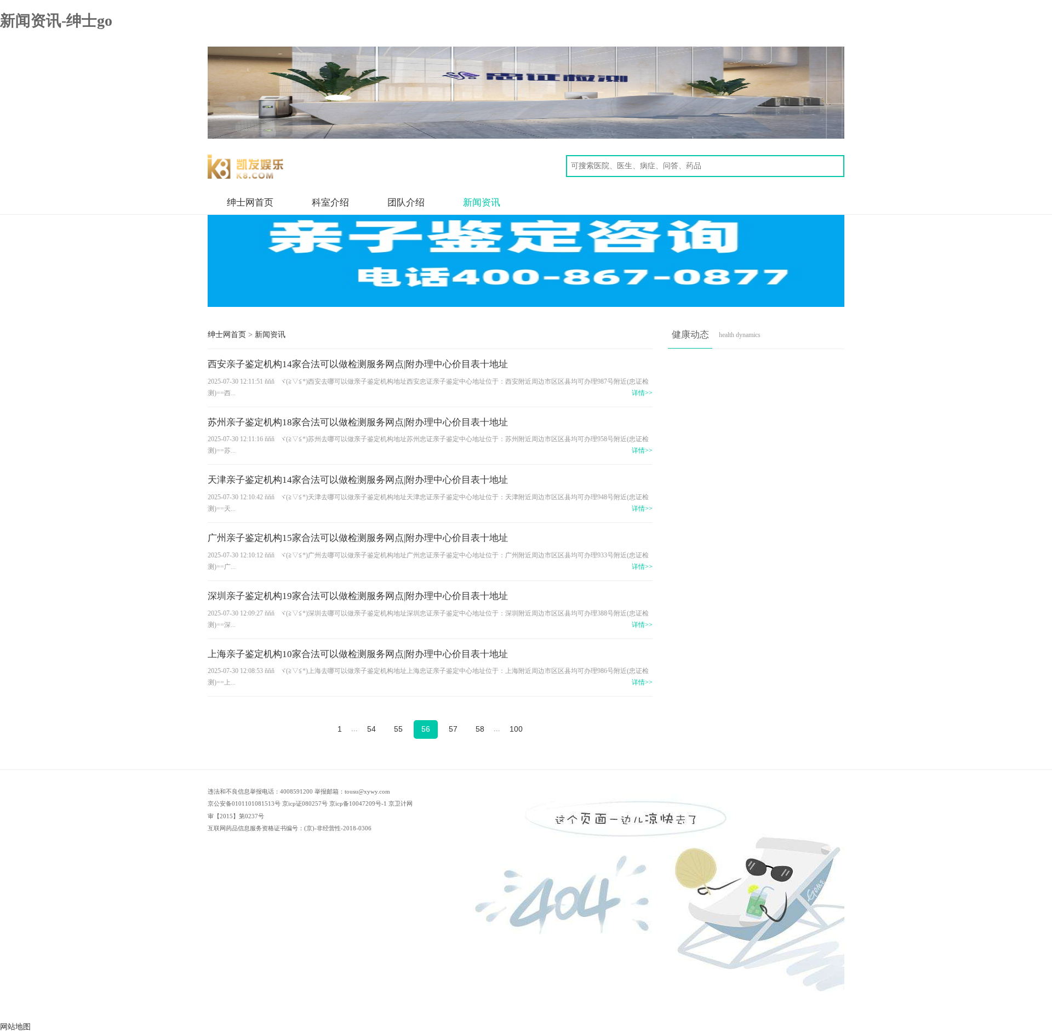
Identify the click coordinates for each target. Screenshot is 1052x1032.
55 (398, 729)
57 (453, 729)
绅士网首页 (250, 202)
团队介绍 (406, 202)
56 (425, 729)
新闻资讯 (481, 202)
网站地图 (15, 1027)
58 (480, 729)
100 (516, 729)
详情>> (642, 393)
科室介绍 (330, 202)
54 (371, 729)
